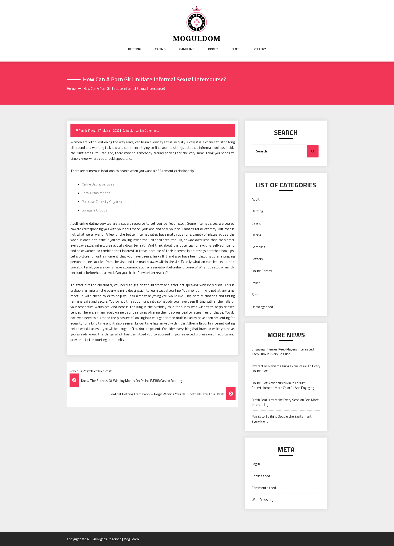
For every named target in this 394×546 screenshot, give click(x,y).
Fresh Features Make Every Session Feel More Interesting (285, 402)
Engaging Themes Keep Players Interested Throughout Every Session (283, 352)
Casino (160, 49)
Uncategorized (262, 306)
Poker (213, 49)
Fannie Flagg (87, 130)
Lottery (259, 49)
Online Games (262, 270)
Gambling (186, 49)
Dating (256, 235)
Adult (129, 130)
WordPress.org (262, 499)
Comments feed (264, 487)
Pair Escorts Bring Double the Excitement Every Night (282, 419)
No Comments (149, 130)
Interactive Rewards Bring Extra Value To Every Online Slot (286, 368)
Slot (235, 49)
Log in (256, 463)
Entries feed (261, 476)
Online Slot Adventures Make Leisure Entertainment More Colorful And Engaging (283, 385)
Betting (134, 49)
